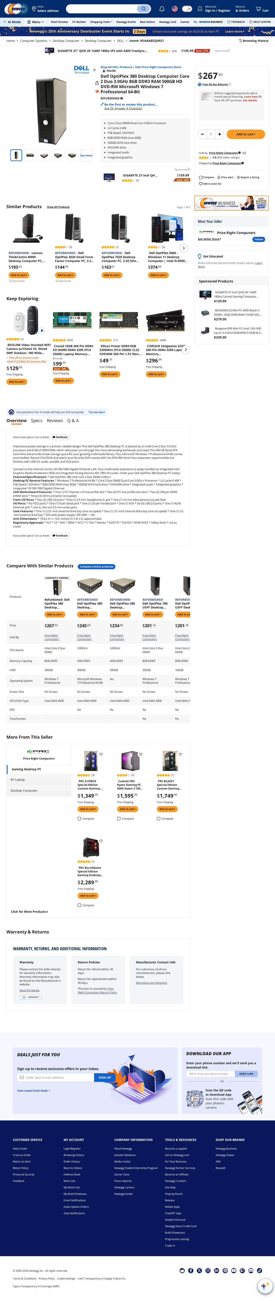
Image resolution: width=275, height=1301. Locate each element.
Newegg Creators (175, 1181)
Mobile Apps (172, 1207)
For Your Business (175, 1161)
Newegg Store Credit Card (180, 1226)
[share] (97, 83)
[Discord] (251, 1270)
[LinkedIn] (216, 1270)
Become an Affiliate (176, 1174)
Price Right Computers (51, 637)
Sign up (105, 1077)
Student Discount (175, 1219)
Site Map (170, 1187)
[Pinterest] (225, 1270)
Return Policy (20, 1168)
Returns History (73, 1168)
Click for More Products (28, 911)
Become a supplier (176, 1148)
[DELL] (83, 69)
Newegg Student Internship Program (136, 1168)
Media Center (122, 1161)
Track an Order (22, 1155)
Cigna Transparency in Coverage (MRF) (36, 1286)
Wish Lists (69, 1181)
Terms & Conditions (25, 1278)
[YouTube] (234, 1270)
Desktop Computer (66, 41)
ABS (218, 1161)
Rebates (170, 1200)
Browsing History (74, 1155)
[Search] (143, 8)
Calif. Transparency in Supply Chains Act (101, 1278)
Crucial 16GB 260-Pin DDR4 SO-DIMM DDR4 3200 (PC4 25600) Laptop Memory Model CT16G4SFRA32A (73, 350)
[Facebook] (191, 1270)
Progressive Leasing (177, 1239)
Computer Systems (33, 41)
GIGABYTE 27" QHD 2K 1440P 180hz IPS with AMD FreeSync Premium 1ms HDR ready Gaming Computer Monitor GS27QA (102, 51)
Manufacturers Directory (151, 983)
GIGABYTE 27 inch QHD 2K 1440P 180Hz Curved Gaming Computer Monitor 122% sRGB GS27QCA (235, 294)
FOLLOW (259, 239)
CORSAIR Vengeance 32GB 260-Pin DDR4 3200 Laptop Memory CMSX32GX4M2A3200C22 (165, 350)
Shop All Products (58, 207)
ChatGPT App (173, 1213)
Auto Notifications (74, 1213)
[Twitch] (242, 1270)
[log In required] (101, 754)
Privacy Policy (47, 1278)
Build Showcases (175, 1232)
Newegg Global (225, 1155)
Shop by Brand (173, 1194)
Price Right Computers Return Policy (97, 990)
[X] (199, 1270)
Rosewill (220, 1168)
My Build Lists (72, 1187)
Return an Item (22, 1161)
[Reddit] (97, 91)
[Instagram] (208, 1270)
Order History (72, 1161)
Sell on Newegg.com (177, 1155)
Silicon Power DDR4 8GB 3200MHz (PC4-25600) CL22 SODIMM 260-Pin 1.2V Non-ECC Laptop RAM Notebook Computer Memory (119, 350)
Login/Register (72, 1148)
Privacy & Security (23, 1174)
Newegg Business (226, 1148)
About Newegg (123, 1148)
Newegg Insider (123, 1194)
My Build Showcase (75, 1194)
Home (10, 41)
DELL (120, 41)
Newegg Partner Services (180, 1168)
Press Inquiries (123, 1181)
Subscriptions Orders (76, 1207)
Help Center (20, 1148)
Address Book (72, 1174)
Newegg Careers (124, 1187)
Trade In (170, 1245)
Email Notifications (75, 1200)
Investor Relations (125, 1155)
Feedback (61, 437)
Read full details (30, 990)
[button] (45, 9)
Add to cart (245, 134)
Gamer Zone (121, 1174)
